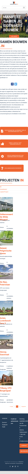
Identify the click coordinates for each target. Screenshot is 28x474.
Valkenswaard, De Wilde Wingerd (6, 217)
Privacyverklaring (19, 463)
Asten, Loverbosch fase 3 (5, 321)
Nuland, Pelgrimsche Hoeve (5, 251)
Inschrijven (24, 451)
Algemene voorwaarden (10, 463)
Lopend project (4, 192)
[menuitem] (14, 186)
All (0, 187)
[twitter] (15, 84)
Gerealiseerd (3, 189)
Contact (24, 445)
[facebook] (12, 84)
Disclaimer (21, 461)
